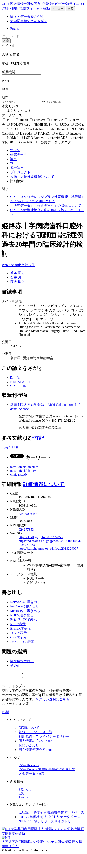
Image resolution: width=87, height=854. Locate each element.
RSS (22, 793)
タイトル (8, 45)
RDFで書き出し (22, 615)
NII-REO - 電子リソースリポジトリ (45, 821)
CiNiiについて (29, 727)
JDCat (79, 124)
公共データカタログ (55, 142)
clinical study (19, 474)
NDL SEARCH (21, 382)
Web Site (8, 265)
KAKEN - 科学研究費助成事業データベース (51, 812)
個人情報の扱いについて (37, 741)
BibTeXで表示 (20, 628)
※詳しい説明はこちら (52, 699)
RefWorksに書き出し (25, 602)
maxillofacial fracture (24, 467)
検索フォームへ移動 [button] (34, 8)
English (15, 28)
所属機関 (8, 72)
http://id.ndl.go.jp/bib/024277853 (41, 537)
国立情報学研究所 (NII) (36, 749)
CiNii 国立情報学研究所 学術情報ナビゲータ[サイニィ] (43, 3)
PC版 (5, 712)
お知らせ (25, 789)
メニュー (57, 8)
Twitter (23, 797)
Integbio (75, 133)
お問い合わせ (29, 745)
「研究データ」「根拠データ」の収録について (45, 205)
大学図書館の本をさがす (28, 21)
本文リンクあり (18, 111)
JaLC (10, 120)
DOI (5, 89)
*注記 (38, 438)
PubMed (12, 137)
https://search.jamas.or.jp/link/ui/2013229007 (48, 548)
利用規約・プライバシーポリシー (44, 736)
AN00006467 (28, 513)
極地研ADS (58, 137)
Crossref (39, 120)
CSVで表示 (18, 637)
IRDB (24, 120)
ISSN (5, 80)
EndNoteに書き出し (24, 606)
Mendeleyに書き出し (25, 611)
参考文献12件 (25, 265)
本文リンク (10, 106)
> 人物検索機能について (36, 176)
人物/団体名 (10, 54)
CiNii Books (57, 129)
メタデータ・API (31, 773)
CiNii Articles (34, 129)
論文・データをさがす (27, 16)
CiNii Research (29, 765)
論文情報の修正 (22, 661)
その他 (15, 665)
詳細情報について (44, 484)
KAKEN (44, 133)
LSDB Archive (34, 137)
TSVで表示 (18, 633)
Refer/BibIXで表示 (23, 619)
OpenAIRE (26, 142)
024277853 (26, 529)
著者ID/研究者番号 (16, 63)
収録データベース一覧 (35, 732)
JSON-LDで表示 (22, 642)
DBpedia (26, 133)
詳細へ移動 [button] (10, 8)
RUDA (64, 124)
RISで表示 (18, 624)
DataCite (57, 120)
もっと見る (10, 447)
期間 (5, 97)
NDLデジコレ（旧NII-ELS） (32, 124)
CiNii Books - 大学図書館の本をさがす (47, 769)
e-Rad (60, 133)
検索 (70, 8)
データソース (12, 115)
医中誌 (15, 377)
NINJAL (12, 129)
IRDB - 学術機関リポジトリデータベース (49, 817)
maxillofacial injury (23, 470)
